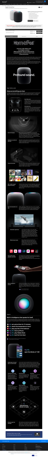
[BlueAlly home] (4, 2)
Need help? (30, 20)
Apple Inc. (34, 26)
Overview (11, 36)
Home (3, 5)
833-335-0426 (44, 2)
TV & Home (8, 5)
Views (37, 36)
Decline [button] (36, 455)
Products (5, 5)
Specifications (24, 36)
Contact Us (34, 2)
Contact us (31, 31)
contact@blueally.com (39, 449)
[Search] (45, 1)
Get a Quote (36, 20)
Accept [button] (33, 455)
